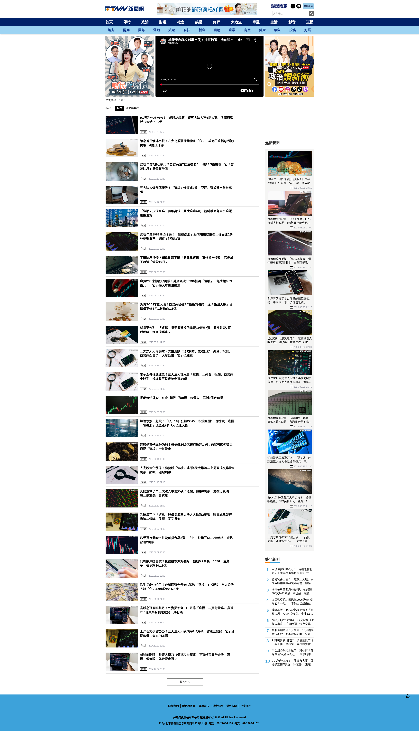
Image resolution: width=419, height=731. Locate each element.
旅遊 (171, 30)
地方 (111, 30)
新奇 (202, 30)
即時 (127, 22)
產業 (232, 30)
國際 (141, 30)
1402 (122, 100)
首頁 (109, 22)
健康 (262, 30)
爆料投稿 (232, 705)
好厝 (307, 30)
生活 (274, 22)
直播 (309, 22)
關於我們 (173, 705)
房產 (247, 30)
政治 (145, 22)
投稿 (292, 30)
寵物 (217, 30)
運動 (156, 30)
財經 (162, 22)
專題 (256, 22)
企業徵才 (245, 705)
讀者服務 (218, 705)
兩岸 (126, 30)
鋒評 (216, 22)
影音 (292, 22)
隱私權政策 (188, 705)
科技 (187, 30)
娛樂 (198, 22)
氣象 (277, 30)
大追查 (236, 22)
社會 (180, 22)
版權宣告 (204, 705)
